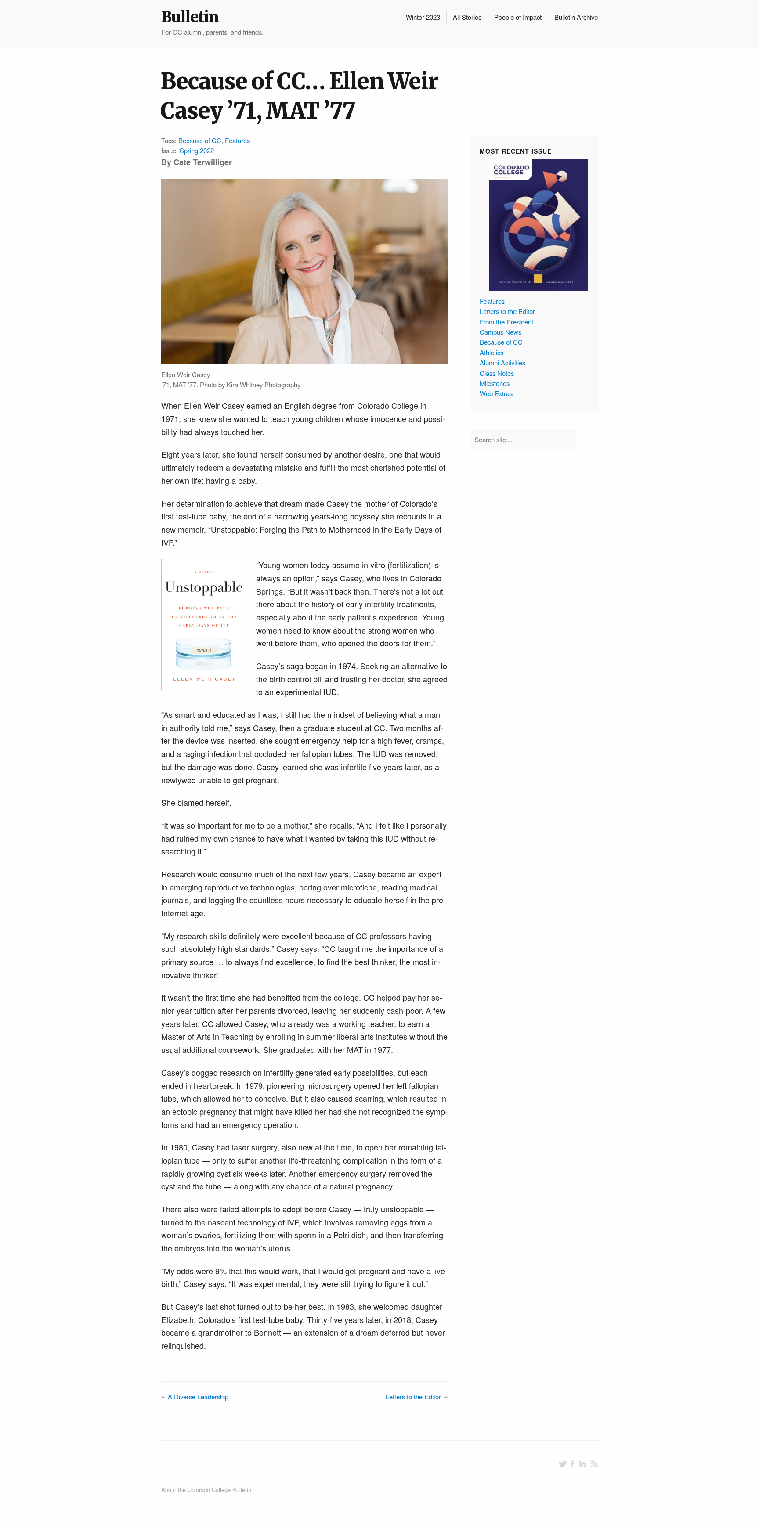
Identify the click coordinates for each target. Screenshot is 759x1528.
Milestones (495, 383)
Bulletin (190, 17)
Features (237, 140)
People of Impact (518, 17)
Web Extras (496, 393)
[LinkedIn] (582, 1464)
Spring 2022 (197, 150)
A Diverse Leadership (198, 1396)
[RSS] (594, 1464)
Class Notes (497, 373)
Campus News (500, 331)
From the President (506, 321)
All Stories (467, 17)
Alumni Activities (502, 362)
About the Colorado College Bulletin (206, 1489)
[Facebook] (573, 1464)
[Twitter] (563, 1464)
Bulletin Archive (576, 17)
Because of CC (199, 140)
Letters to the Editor (413, 1396)
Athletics (491, 352)
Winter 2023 (423, 17)
